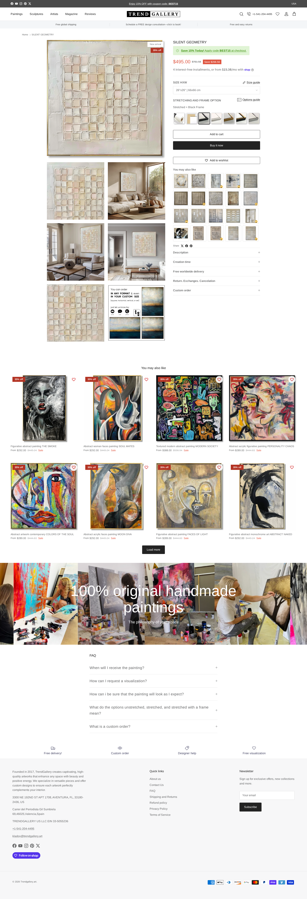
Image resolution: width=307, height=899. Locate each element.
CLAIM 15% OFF (132, 489)
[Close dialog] (202, 393)
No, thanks (131, 501)
